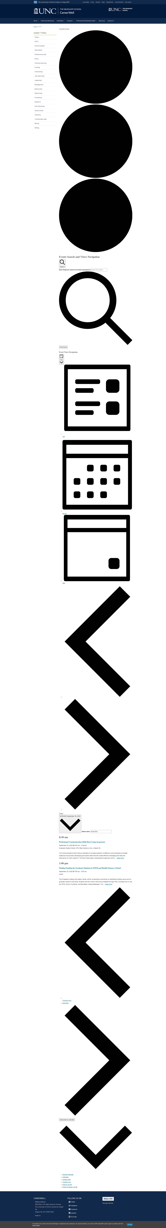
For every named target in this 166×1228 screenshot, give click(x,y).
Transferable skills (41, 119)
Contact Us (111, 20)
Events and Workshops (47, 20)
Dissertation (38, 50)
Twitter (72, 1202)
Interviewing (39, 72)
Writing (37, 123)
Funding (37, 67)
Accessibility (86, 2)
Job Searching (39, 76)
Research (38, 102)
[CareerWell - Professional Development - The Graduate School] (57, 11)
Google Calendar (68, 1174)
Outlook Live (67, 1182)
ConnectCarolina (119, 2)
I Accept (130, 1224)
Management (39, 84)
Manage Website (107, 1203)
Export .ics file (67, 1184)
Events (92, 2)
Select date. (86, 831)
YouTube (73, 1217)
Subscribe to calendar (67, 1120)
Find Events (63, 347)
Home (35, 26)
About (35, 20)
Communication (40, 46)
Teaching (38, 115)
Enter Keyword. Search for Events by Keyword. (75, 270)
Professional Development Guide (85, 20)
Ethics (36, 59)
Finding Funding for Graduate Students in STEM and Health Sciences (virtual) (90, 868)
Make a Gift (108, 1199)
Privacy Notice (36, 1225)
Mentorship (38, 89)
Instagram (73, 1205)
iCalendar (66, 1177)
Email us (37, 1215)
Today (61, 813)
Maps (103, 2)
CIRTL (37, 41)
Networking (38, 93)
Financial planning (40, 63)
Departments (109, 2)
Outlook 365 (67, 1179)
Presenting (38, 97)
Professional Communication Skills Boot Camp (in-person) (82, 842)
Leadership (38, 80)
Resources (102, 20)
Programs (70, 20)
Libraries (98, 2)
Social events (39, 110)
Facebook (73, 1209)
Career (37, 37)
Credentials (60, 20)
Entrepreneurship (40, 54)
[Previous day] (97, 697)
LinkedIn (73, 1213)
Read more (120, 858)
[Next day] (97, 810)
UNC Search (128, 2)
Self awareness (40, 106)
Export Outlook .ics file (70, 1187)
